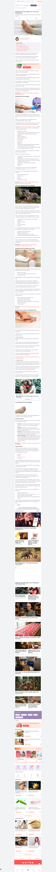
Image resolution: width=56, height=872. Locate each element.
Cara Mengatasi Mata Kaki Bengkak (21, 50)
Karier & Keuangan (19, 834)
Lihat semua (38, 748)
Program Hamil (31, 834)
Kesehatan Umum (33, 5)
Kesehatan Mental (26, 5)
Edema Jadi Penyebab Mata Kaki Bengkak (22, 46)
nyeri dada (37, 494)
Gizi (21, 5)
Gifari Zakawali (27, 38)
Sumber (18, 504)
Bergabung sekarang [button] (27, 67)
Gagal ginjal (19, 140)
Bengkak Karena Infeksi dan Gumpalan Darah (23, 49)
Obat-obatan (40, 5)
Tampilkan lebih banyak (28, 815)
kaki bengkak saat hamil (19, 717)
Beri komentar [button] (26, 725)
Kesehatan (17, 5)
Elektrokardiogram (21, 456)
